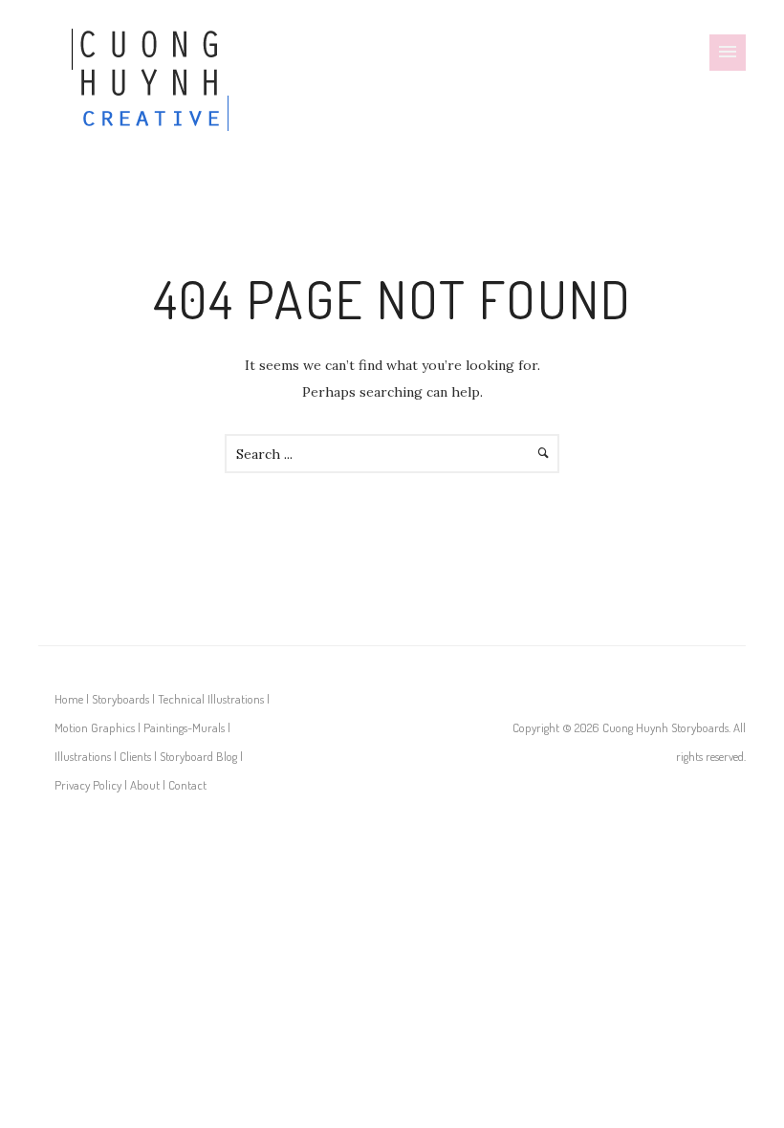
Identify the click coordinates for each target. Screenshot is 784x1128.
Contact (187, 784)
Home (68, 698)
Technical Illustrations (211, 698)
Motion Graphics (94, 727)
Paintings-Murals (184, 727)
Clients (135, 756)
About (145, 784)
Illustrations (82, 756)
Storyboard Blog (198, 756)
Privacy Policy (87, 784)
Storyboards (120, 698)
